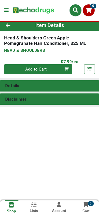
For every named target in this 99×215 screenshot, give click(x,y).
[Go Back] (15, 25)
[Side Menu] (6, 10)
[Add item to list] (89, 69)
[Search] (75, 10)
